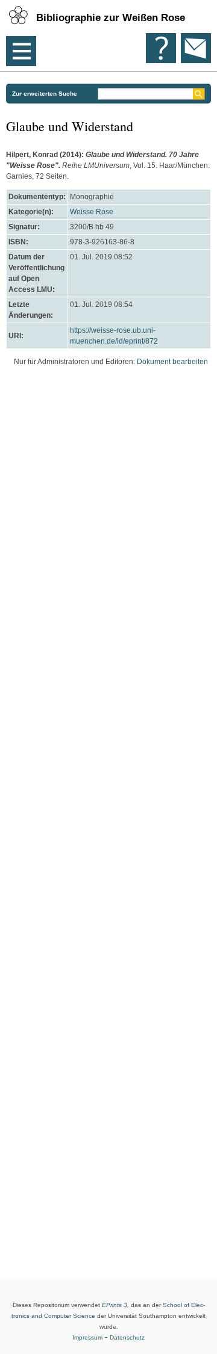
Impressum (87, 1337)
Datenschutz (127, 1337)
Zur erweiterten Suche (44, 93)
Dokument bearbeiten (172, 361)
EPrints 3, (115, 1305)
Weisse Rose (91, 212)
